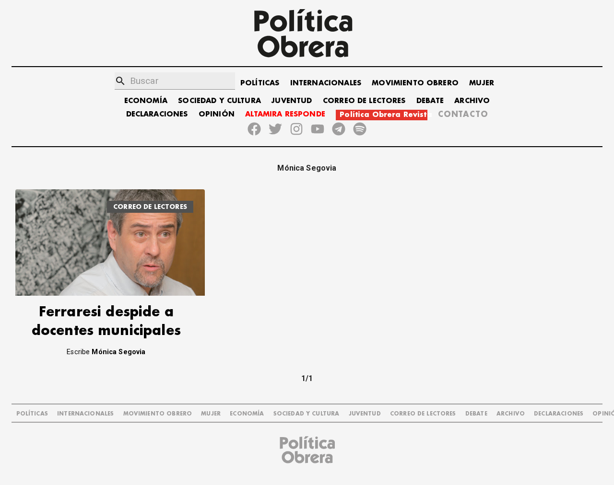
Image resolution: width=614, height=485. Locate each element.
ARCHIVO (472, 100)
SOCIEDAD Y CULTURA (219, 100)
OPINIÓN (217, 114)
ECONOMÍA (145, 100)
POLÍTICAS (259, 83)
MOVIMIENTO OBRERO (415, 83)
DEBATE (430, 100)
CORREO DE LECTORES (364, 100)
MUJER (481, 83)
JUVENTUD (292, 100)
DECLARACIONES (157, 114)
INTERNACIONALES (325, 83)
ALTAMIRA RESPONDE (285, 114)
